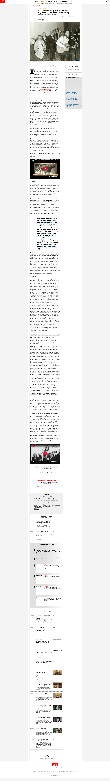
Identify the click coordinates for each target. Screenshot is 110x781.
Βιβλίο (54, 3)
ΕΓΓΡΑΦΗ (55, 486)
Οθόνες (39, 3)
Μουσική (42, 3)
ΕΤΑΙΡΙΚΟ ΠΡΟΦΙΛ (65, 770)
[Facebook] (77, 59)
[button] (62, 508)
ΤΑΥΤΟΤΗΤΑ (37, 770)
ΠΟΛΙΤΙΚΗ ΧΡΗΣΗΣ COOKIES (63, 771)
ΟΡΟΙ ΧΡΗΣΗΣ (41, 488)
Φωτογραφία (67, 3)
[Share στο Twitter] (59, 334)
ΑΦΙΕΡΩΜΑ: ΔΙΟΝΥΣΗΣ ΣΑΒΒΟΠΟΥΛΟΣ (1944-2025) (49, 8)
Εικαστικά (50, 3)
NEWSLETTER (50, 770)
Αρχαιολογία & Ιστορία (60, 3)
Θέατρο (46, 3)
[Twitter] (79, 59)
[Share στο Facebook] (57, 334)
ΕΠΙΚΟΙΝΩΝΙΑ (44, 770)
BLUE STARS (56, 466)
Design (71, 3)
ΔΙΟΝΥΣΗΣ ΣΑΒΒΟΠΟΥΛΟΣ (47, 466)
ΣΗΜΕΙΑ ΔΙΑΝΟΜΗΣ (73, 771)
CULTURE (34, 5)
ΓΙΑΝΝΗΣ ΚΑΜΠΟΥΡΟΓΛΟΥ (47, 468)
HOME (31, 5)
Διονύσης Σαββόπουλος (45, 89)
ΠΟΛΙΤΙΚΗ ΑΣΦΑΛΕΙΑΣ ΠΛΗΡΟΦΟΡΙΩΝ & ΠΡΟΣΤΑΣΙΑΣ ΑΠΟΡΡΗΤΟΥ (44, 771)
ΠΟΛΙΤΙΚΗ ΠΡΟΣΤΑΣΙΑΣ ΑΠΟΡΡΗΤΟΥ (49, 488)
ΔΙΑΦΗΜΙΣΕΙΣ (57, 770)
